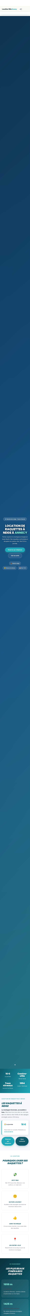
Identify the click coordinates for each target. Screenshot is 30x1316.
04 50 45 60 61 (8, 1131)
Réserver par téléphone (15, 550)
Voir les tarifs (15, 555)
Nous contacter (22, 1140)
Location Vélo (9, 9)
